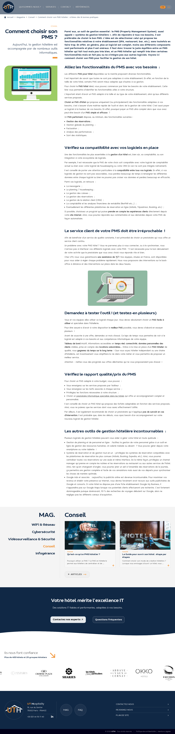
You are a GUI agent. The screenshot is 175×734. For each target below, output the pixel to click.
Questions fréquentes (108, 619)
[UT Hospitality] (8, 7)
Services (51, 7)
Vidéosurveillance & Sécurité (31, 539)
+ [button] (113, 565)
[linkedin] (52, 716)
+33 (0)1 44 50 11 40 (35, 717)
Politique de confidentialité (146, 731)
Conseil (31, 17)
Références (82, 7)
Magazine (21, 17)
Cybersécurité (43, 532)
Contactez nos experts (67, 619)
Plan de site (122, 715)
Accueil (10, 17)
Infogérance (45, 553)
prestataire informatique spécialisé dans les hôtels (100, 396)
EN (169, 7)
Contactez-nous (125, 704)
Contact (66, 7)
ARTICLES (75, 574)
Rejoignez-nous (124, 710)
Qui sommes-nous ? (30, 7)
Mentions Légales (164, 731)
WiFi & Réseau (43, 524)
